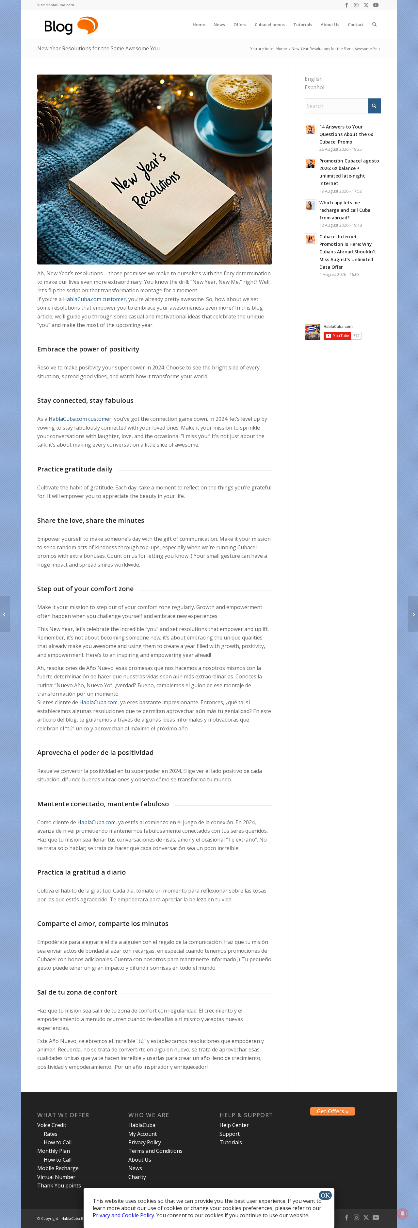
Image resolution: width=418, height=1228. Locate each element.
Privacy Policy (144, 1142)
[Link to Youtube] (376, 5)
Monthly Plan (53, 1150)
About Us (139, 1159)
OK (325, 1195)
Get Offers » (332, 1111)
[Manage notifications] (402, 1213)
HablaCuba (141, 1125)
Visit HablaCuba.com (55, 4)
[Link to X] (366, 5)
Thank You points (59, 1185)
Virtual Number (56, 1177)
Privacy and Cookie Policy (123, 1215)
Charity (137, 1177)
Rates (50, 1133)
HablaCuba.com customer (94, 299)
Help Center (234, 1125)
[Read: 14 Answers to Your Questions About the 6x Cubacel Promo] (310, 129)
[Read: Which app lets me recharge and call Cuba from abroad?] (310, 205)
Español (314, 87)
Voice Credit (51, 1125)
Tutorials (230, 1142)
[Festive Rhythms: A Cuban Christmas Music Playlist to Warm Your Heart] (5, 614)
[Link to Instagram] (356, 5)
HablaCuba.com (98, 702)
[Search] (374, 24)
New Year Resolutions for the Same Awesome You (98, 48)
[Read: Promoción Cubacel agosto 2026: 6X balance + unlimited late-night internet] (310, 163)
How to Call (58, 1142)
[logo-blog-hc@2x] (72, 24)
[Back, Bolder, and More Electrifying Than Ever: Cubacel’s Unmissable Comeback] (413, 614)
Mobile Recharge (58, 1168)
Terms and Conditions (155, 1150)
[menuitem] (55, 5)
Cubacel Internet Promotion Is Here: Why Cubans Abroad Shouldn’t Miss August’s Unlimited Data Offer (347, 251)
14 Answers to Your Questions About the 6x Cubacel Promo (346, 134)
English (314, 78)
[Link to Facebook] (346, 5)
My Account (142, 1133)
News (135, 1168)
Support (229, 1133)
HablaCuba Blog (74, 1218)
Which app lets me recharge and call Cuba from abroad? (344, 210)
